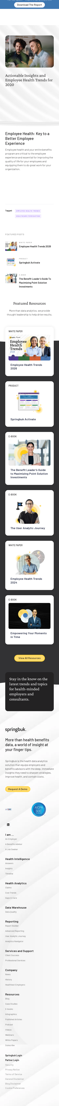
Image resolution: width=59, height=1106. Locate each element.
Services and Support (19, 951)
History (8, 979)
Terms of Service (13, 1074)
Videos (8, 1029)
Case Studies (11, 1004)
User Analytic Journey (15, 936)
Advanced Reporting (14, 931)
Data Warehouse (16, 907)
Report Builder (12, 925)
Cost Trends (10, 892)
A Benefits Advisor (13, 844)
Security (9, 1064)
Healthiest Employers (15, 984)
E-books (9, 1009)
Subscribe (10, 1045)
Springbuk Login (13, 1055)
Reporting (11, 921)
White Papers (11, 1040)
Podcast (9, 1024)
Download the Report (29, 4)
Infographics (11, 1014)
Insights (8, 868)
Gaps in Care (11, 898)
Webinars (9, 1035)
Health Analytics (16, 883)
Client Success (12, 955)
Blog (7, 998)
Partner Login (12, 1060)
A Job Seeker (11, 849)
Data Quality (11, 912)
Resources (12, 994)
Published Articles (13, 1019)
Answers (9, 863)
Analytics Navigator (14, 941)
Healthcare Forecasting (28, 216)
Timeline (9, 873)
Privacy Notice (12, 1069)
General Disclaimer (14, 1078)
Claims (8, 887)
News (7, 974)
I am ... (9, 834)
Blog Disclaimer (13, 1083)
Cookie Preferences (15, 1088)
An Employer (11, 839)
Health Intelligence (17, 859)
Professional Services (15, 960)
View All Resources (30, 657)
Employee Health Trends (28, 211)
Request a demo (17, 789)
